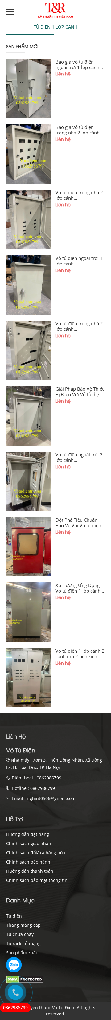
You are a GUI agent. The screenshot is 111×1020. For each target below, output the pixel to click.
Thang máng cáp (23, 925)
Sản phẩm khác (22, 953)
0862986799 (49, 778)
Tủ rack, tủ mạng (23, 943)
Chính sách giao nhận (28, 843)
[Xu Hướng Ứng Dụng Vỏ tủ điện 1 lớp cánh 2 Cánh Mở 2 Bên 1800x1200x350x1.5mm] (28, 612)
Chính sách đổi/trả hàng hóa (35, 853)
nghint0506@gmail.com (51, 798)
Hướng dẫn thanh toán (29, 871)
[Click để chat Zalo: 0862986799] (14, 964)
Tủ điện (14, 916)
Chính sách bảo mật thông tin (37, 880)
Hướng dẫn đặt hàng (27, 834)
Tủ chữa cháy (20, 934)
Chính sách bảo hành (28, 862)
